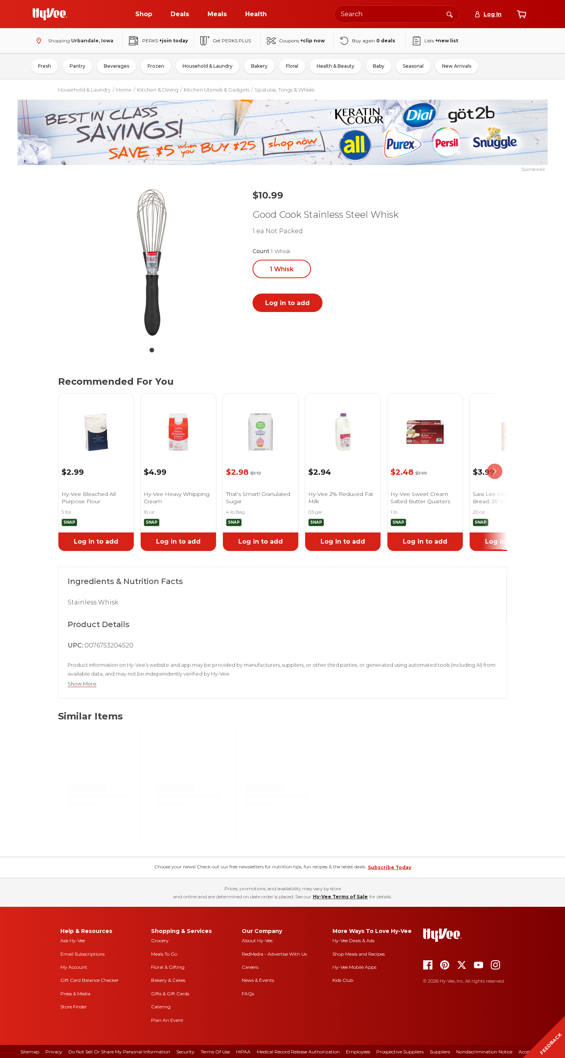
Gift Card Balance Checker (89, 980)
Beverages (116, 66)
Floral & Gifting (167, 967)
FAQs (248, 993)
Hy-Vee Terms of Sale (340, 896)
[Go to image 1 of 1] (152, 350)
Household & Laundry (208, 66)
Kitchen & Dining (157, 90)
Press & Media (75, 993)
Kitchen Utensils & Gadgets (216, 90)
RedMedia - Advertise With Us (274, 954)
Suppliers (440, 1052)
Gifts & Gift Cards (170, 993)
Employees (358, 1052)
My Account (73, 967)
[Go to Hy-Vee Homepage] (50, 14)
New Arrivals (456, 66)
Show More (82, 684)
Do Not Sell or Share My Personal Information (119, 1052)
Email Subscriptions (82, 954)
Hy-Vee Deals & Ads (353, 940)
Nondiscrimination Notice (484, 1052)
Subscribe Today (389, 867)
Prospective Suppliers (400, 1052)
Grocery (160, 940)
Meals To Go (164, 954)
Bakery (259, 66)
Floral (292, 66)
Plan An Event (167, 1020)
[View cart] (521, 14)
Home (124, 90)
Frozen (156, 66)
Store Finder (73, 1007)
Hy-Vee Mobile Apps (354, 967)
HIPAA (243, 1052)
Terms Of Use (215, 1052)
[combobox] (396, 14)
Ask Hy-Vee (72, 940)
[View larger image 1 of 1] (152, 262)
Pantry (77, 66)
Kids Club (342, 980)
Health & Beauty (335, 66)
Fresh (44, 66)
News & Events (258, 980)
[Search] (449, 13)
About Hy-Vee (257, 940)
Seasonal (413, 66)
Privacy (53, 1052)
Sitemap (29, 1052)
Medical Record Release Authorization (298, 1052)
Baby (378, 66)
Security (185, 1052)
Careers (250, 967)
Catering (161, 1007)
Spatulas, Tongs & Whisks (284, 90)
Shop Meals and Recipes (358, 954)
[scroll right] (494, 471)
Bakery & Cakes (168, 980)
